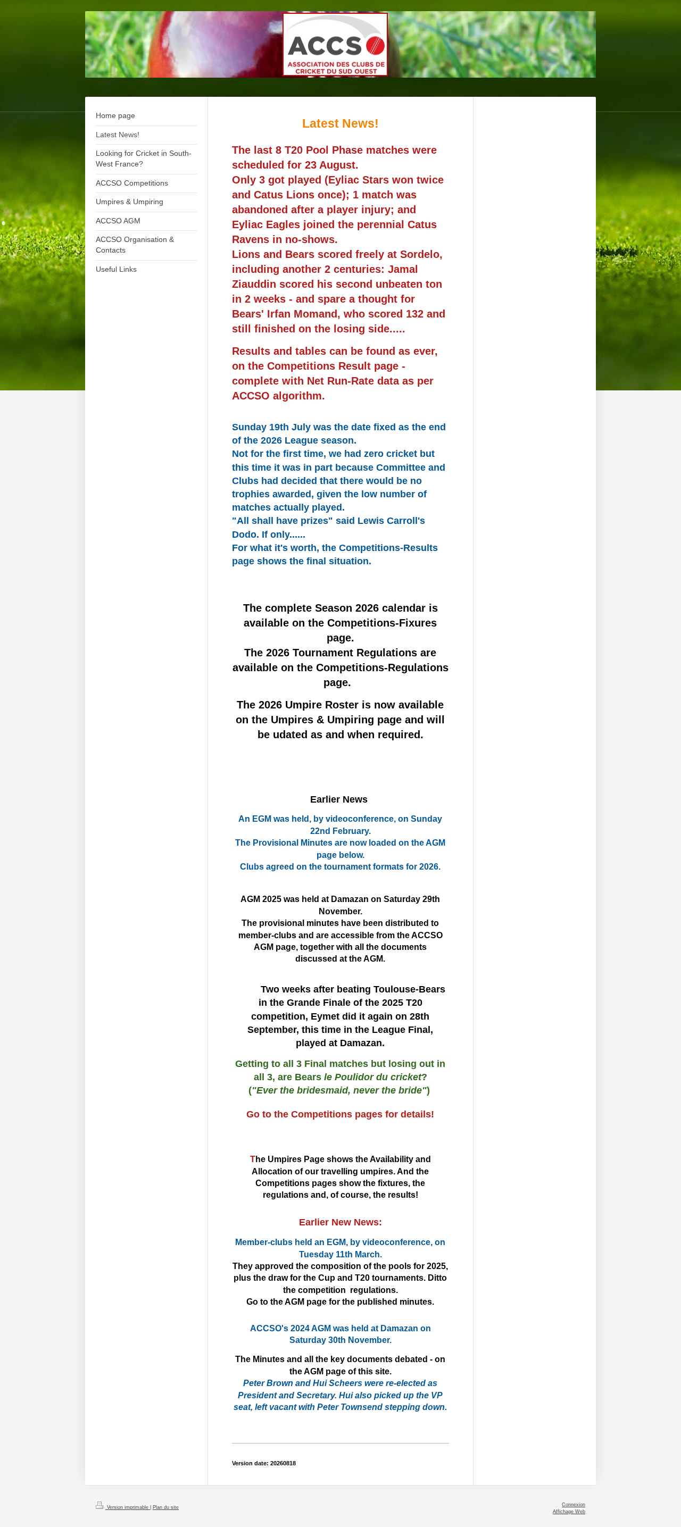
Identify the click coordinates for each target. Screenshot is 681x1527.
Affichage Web (569, 1511)
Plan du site (166, 1507)
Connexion (573, 1504)
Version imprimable (127, 1507)
